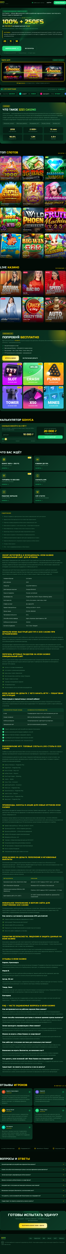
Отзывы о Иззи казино (9, 544)
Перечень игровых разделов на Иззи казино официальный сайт (20, 522)
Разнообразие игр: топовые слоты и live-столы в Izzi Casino (19, 528)
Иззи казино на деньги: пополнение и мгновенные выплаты (19, 534)
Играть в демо (10, 358)
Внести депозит (50, 437)
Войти (49, 2)
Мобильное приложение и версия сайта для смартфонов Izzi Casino (21, 537)
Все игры (61, 153)
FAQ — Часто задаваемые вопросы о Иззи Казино (16, 547)
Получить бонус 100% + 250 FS (33, 1225)
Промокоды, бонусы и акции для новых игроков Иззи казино (19, 531)
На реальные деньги (30, 358)
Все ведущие (60, 268)
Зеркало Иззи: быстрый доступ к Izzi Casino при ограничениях (20, 519)
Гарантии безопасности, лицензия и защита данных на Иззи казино (21, 540)
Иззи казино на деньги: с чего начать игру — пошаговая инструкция (21, 525)
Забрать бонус (10, 48)
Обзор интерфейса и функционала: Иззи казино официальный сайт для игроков (25, 516)
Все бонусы (29, 48)
